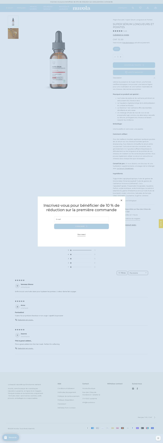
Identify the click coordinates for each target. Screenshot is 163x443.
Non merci (81, 234)
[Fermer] (121, 200)
